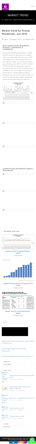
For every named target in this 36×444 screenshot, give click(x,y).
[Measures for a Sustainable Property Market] (5, 398)
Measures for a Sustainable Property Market (21, 398)
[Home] (2, 19)
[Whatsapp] (31, 442)
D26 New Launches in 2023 (16, 408)
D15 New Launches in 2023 (16, 416)
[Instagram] (22, 442)
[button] (32, 440)
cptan (6, 39)
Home (9, 439)
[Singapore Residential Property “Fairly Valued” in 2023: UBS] (5, 388)
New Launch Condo (16, 439)
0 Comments (21, 379)
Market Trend (29, 39)
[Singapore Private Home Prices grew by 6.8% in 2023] (5, 377)
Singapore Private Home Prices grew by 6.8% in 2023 (18, 284)
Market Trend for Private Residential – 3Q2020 (17, 312)
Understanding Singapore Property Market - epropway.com (17, 356)
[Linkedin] (13, 442)
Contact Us (25, 439)
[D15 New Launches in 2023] (5, 417)
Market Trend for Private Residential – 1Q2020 (17, 252)
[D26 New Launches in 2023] (5, 409)
